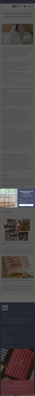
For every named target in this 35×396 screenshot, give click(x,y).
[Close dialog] (34, 189)
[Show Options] (32, 202)
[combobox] (26, 202)
